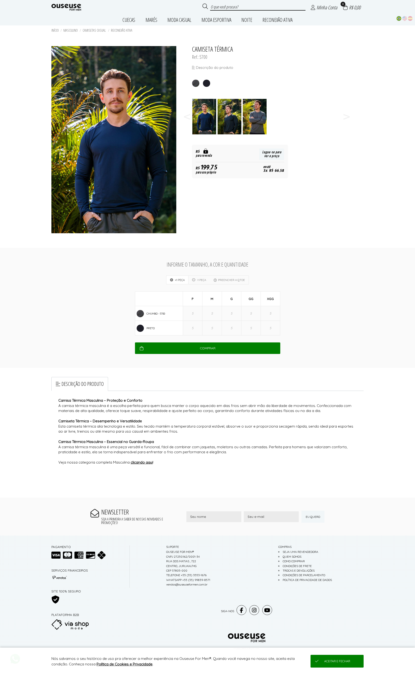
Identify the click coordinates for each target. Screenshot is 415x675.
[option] (204, 116)
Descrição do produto (82, 383)
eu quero (313, 517)
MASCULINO (70, 30)
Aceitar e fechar (337, 661)
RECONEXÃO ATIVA (121, 30)
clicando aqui (142, 462)
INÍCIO (55, 30)
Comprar (207, 348)
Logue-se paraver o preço (271, 154)
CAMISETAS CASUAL (94, 30)
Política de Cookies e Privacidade (125, 664)
